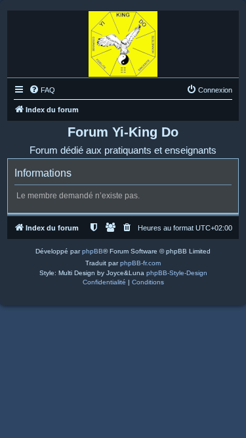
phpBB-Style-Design (176, 272)
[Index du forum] (123, 40)
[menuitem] (42, 90)
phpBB (92, 251)
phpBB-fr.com (140, 263)
